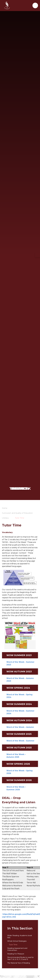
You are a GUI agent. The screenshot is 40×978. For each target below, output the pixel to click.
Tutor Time (19, 518)
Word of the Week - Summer (20, 741)
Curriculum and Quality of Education (17, 513)
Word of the (12, 787)
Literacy (5, 518)
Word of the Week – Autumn (20, 727)
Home (4, 508)
